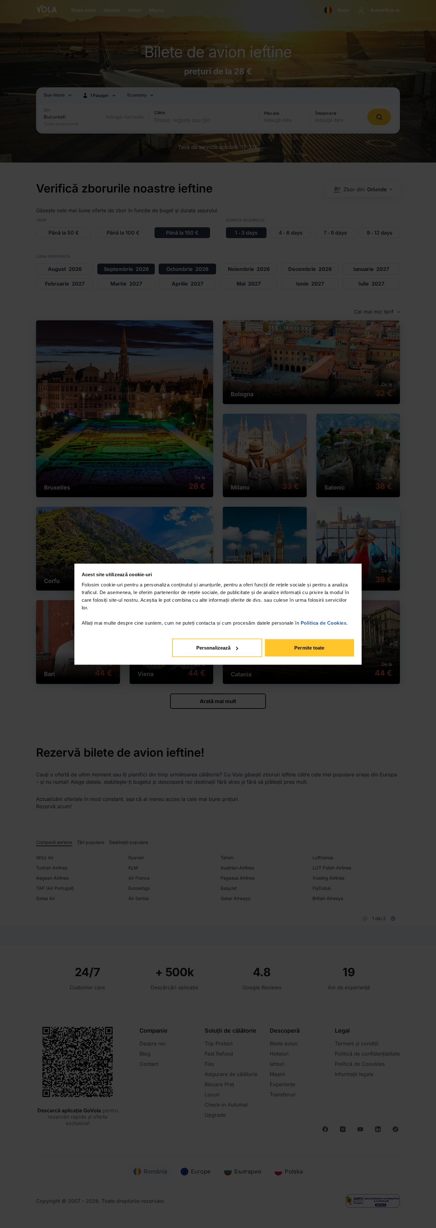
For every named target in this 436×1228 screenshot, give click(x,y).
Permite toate (309, 647)
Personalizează (213, 647)
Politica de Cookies (324, 622)
